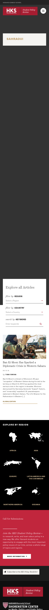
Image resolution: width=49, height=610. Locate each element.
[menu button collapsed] (43, 11)
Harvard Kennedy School (12, 2)
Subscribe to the (22, 572)
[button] (24, 300)
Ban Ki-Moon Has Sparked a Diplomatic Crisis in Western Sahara (24, 364)
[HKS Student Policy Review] (20, 11)
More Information (16, 556)
